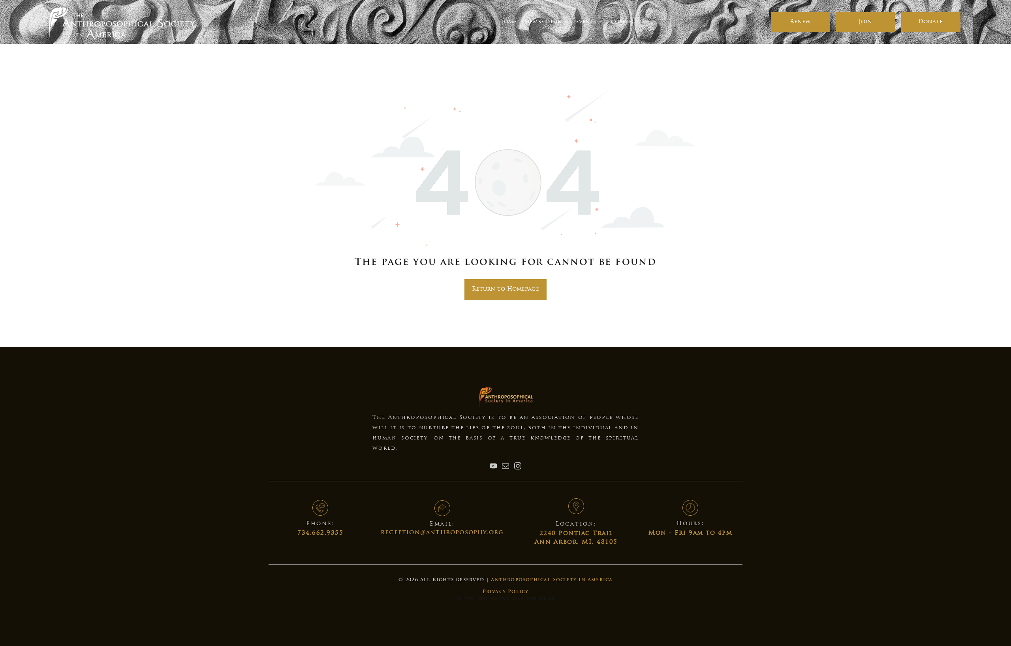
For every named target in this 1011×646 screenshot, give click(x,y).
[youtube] (493, 467)
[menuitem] (507, 22)
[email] (505, 467)
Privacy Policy (506, 592)
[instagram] (518, 467)
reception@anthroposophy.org (442, 533)
